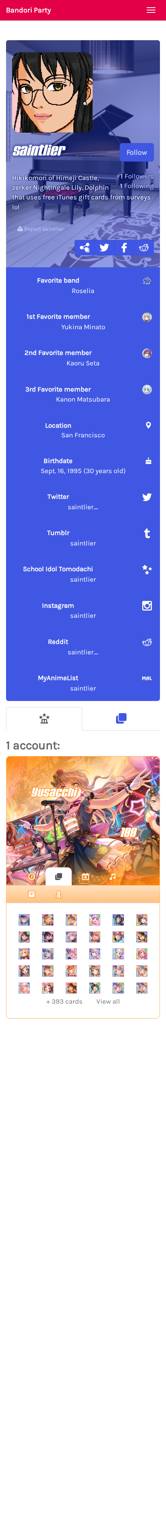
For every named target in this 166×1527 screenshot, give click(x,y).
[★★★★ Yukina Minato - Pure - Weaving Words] (47, 970)
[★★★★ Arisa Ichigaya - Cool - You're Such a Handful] (47, 919)
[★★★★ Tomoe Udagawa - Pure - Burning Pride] (24, 937)
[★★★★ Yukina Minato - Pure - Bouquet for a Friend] (118, 988)
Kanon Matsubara (67, 394)
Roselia (66, 285)
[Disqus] (83, 1156)
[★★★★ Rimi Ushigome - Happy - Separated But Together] (71, 988)
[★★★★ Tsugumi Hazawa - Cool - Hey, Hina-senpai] (24, 970)
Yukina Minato (66, 321)
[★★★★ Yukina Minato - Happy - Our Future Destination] (94, 937)
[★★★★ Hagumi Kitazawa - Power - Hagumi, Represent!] (71, 970)
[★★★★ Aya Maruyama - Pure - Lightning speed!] (141, 953)
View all (83, 1001)
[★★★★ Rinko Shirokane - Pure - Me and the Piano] (94, 988)
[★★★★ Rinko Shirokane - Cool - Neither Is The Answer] (118, 919)
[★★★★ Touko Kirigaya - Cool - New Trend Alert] (24, 953)
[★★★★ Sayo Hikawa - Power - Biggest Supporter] (47, 953)
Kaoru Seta (62, 357)
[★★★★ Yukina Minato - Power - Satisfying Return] (71, 953)
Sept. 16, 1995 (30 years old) (83, 465)
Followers (137, 176)
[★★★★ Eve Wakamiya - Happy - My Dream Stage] (118, 953)
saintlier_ (73, 501)
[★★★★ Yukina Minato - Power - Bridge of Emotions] (118, 970)
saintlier (71, 538)
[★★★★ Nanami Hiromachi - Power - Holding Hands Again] (24, 919)
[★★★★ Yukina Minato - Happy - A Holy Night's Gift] (71, 919)
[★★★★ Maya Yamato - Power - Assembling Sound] (94, 970)
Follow (137, 152)
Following (137, 186)
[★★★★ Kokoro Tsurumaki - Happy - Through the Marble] (141, 970)
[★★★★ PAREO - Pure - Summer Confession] (94, 919)
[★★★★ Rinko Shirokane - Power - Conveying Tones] (47, 937)
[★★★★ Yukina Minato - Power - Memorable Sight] (71, 937)
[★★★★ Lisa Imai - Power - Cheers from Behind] (118, 937)
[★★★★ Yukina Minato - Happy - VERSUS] (141, 988)
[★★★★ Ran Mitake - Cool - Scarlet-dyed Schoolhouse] (141, 937)
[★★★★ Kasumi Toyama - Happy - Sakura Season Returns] (47, 988)
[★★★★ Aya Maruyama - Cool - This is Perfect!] (24, 988)
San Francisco (75, 430)
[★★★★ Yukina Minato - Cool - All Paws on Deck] (94, 953)
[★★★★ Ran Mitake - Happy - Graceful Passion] (141, 919)
